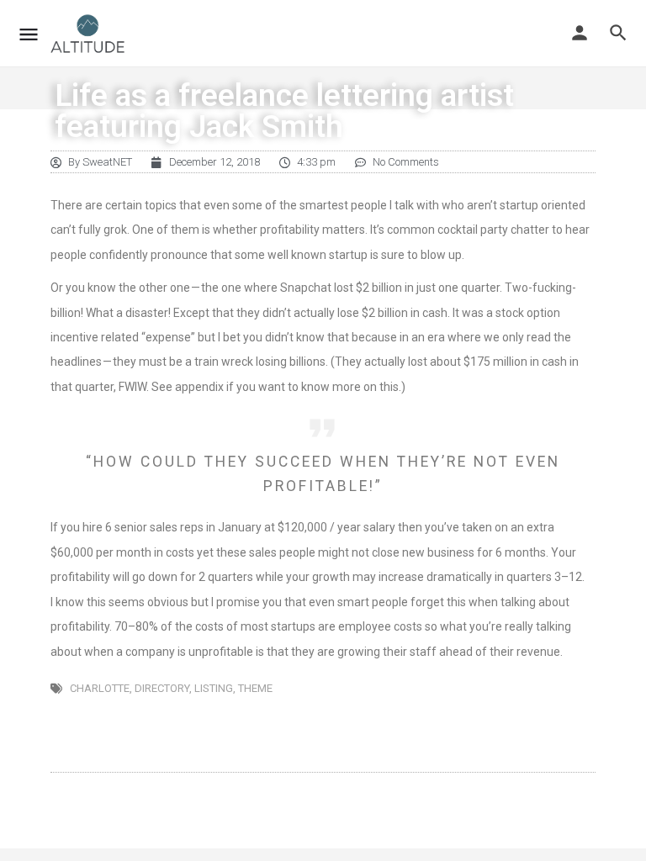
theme (255, 688)
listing (213, 688)
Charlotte (100, 688)
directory (162, 688)
